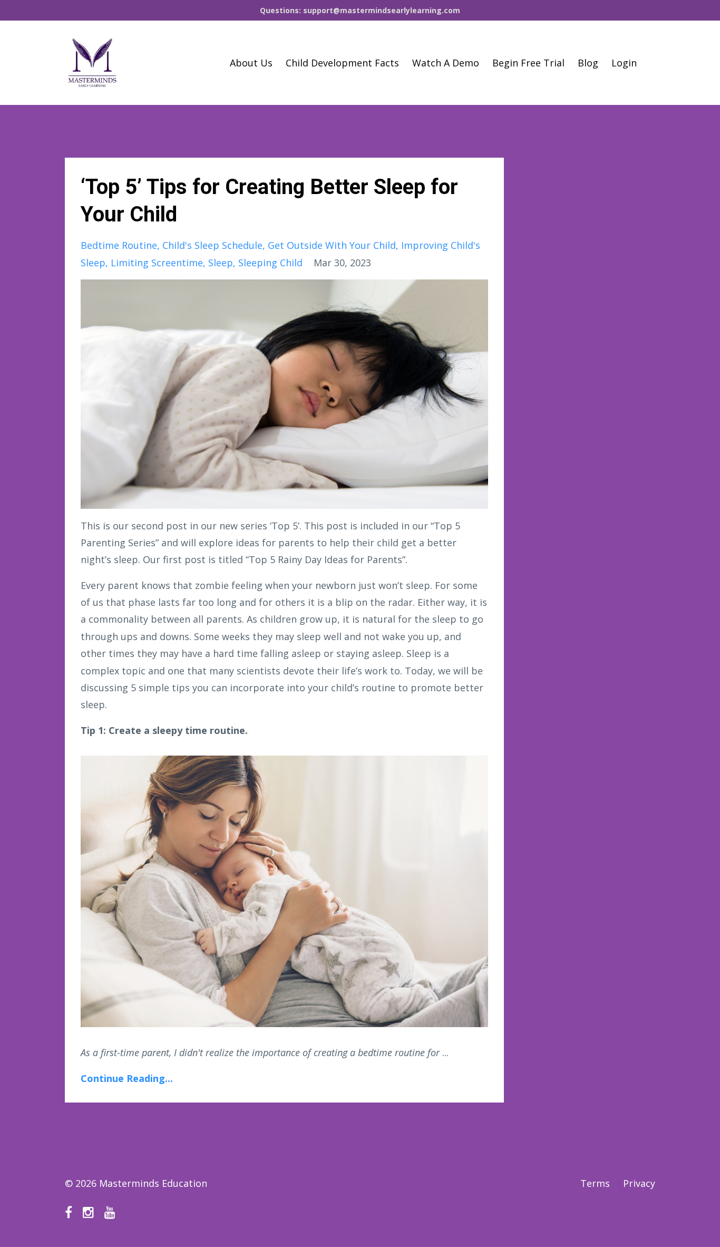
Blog (588, 62)
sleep (220, 262)
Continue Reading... (127, 1078)
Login (624, 62)
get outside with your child (332, 245)
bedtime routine (119, 245)
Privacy (639, 1183)
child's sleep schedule (212, 245)
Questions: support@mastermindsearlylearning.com (360, 10)
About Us (251, 62)
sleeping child (270, 262)
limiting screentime (157, 262)
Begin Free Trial (528, 62)
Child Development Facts (342, 62)
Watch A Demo (445, 62)
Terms (595, 1183)
